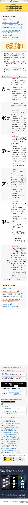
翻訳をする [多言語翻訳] (9, 443)
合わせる (18, 367)
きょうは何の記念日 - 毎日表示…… (11, 413)
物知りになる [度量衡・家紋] (10, 430)
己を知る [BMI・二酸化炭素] (10, 438)
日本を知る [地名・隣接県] (10, 421)
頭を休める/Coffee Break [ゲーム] (11, 447)
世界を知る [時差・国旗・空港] (11, 423)
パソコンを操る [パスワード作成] (11, 452)
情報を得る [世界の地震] (9, 445)
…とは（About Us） (21, 494)
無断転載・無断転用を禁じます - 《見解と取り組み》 (14, 473)
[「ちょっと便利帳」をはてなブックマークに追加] (2, 404)
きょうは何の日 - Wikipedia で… (11, 411)
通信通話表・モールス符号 (10, 432)
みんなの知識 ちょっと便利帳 (7, 494)
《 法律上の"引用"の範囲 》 (18, 471)
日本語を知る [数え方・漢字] (10, 429)
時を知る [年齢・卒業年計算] (10, 425)
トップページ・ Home (9, 417)
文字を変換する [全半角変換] (10, 448)
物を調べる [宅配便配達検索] (10, 441)
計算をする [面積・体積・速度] (11, 450)
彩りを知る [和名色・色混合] (10, 434)
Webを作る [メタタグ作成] (10, 436)
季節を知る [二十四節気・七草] (11, 427)
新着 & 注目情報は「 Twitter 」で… (11, 408)
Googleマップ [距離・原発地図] (11, 439)
